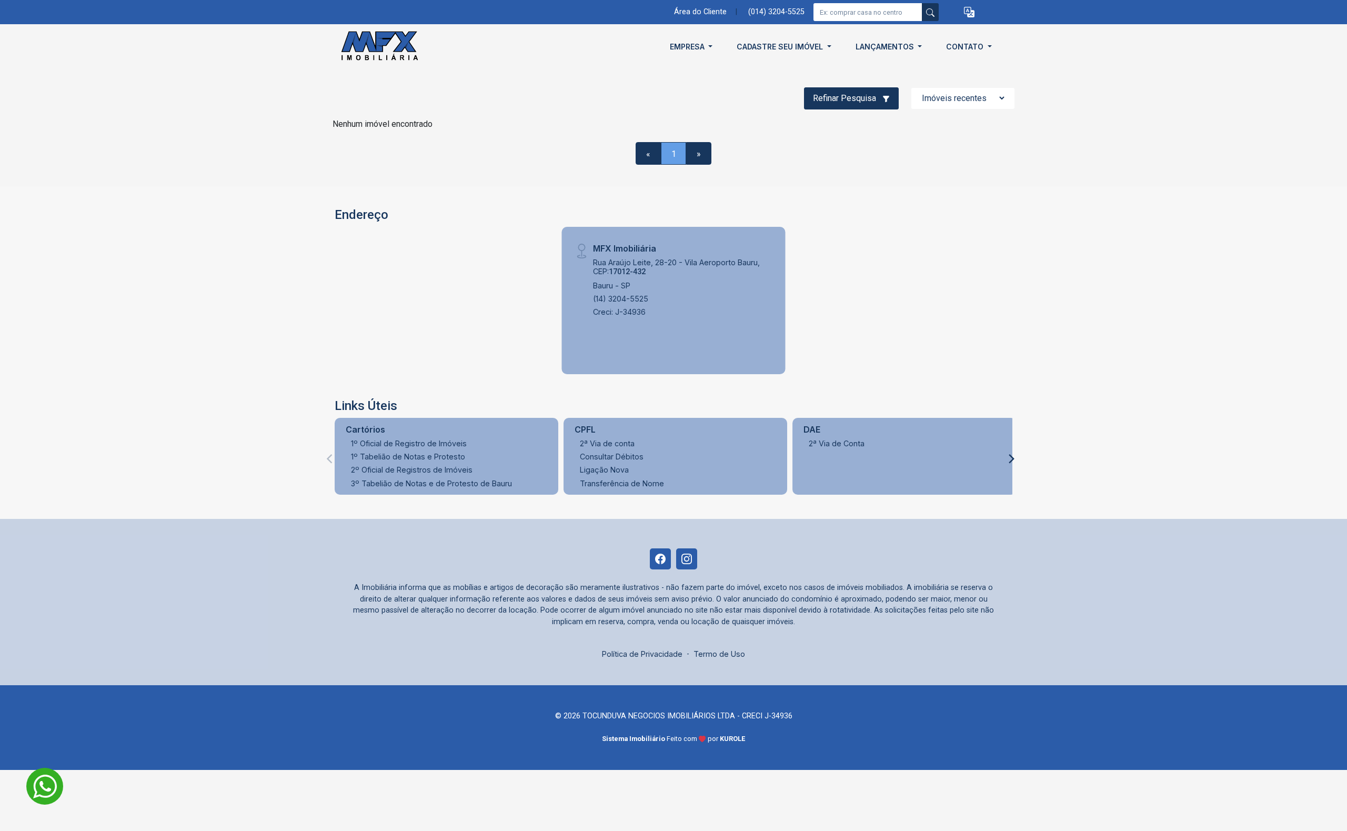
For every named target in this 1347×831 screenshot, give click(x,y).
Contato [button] (966, 46)
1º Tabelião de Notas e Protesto (408, 456)
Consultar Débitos (612, 456)
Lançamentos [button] (886, 46)
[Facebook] (660, 558)
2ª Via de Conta (837, 443)
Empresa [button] (688, 46)
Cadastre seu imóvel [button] (781, 46)
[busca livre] (930, 12)
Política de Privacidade (642, 653)
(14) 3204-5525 (620, 298)
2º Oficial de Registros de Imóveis (412, 469)
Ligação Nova (604, 469)
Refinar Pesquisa (845, 98)
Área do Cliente (700, 11)
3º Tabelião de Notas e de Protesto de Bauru (431, 483)
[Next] (1010, 458)
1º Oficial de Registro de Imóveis (409, 443)
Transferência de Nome (622, 483)
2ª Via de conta (607, 443)
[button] (969, 12)
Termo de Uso (719, 653)
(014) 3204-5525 (776, 11)
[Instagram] (686, 558)
